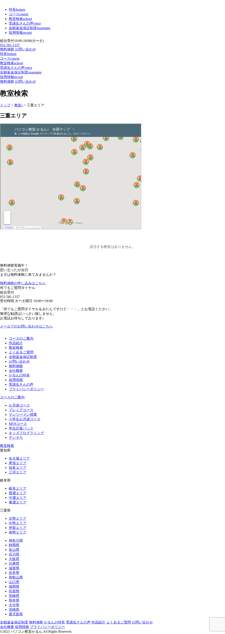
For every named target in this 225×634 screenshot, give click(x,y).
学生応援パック (21, 428)
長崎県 (14, 596)
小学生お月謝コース (24, 419)
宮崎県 (14, 609)
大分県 (14, 605)
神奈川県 (16, 540)
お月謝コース (19, 405)
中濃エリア (17, 498)
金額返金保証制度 (29, 28)
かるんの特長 (19, 375)
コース (18, 14)
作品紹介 (16, 343)
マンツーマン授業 (23, 414)
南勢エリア (17, 532)
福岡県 (14, 586)
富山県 (14, 550)
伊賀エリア (17, 528)
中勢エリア (17, 523)
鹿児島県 (16, 614)
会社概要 (16, 371)
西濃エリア (17, 493)
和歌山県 (16, 577)
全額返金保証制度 (21, 72)
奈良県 (14, 573)
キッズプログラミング (26, 433)
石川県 (14, 554)
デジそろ (16, 437)
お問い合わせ (25, 49)
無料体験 (7, 49)
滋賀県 (14, 568)
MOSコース (18, 424)
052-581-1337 (10, 45)
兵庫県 (14, 563)
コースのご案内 (21, 338)
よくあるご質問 (21, 352)
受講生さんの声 (25, 23)
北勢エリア (17, 518)
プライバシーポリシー (26, 389)
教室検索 (20, 19)
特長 (17, 9)
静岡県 (14, 545)
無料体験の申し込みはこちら (23, 283)
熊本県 (14, 600)
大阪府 (14, 559)
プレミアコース (21, 410)
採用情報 (20, 32)
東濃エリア (17, 502)
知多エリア (17, 467)
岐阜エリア (17, 488)
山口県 (14, 582)
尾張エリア (17, 463)
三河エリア (17, 472)
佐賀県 (14, 591)
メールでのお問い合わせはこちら (26, 326)
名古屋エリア (19, 458)
